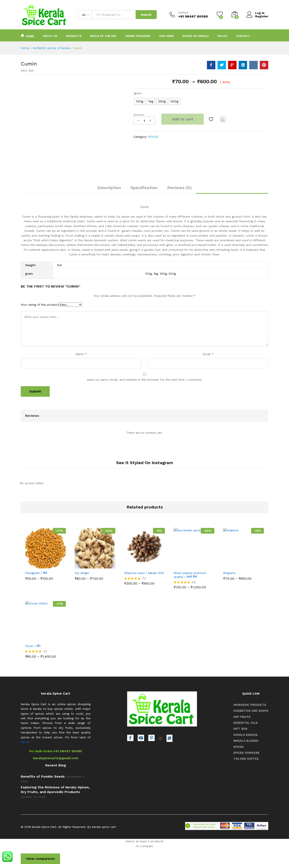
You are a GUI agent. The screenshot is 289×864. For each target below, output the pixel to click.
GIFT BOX (240, 728)
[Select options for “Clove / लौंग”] (30, 638)
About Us (50, 36)
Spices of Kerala (195, 36)
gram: (138, 93)
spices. (25, 742)
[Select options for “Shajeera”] (229, 564)
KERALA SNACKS (245, 734)
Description (109, 187)
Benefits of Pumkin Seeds (43, 776)
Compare (223, 119)
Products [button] (73, 36)
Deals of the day (103, 36)
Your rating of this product (40, 304)
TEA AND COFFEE (246, 758)
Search (146, 14)
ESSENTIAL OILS (245, 722)
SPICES (153, 136)
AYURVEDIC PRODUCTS (249, 704)
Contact (243, 36)
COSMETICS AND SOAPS (250, 710)
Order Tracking (137, 36)
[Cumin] (211, 65)
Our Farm (166, 36)
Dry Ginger (82, 573)
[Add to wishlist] (211, 119)
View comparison (40, 859)
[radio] (139, 101)
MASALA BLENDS (245, 740)
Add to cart (182, 119)
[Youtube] (141, 738)
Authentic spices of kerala (51, 48)
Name (81, 354)
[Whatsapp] (169, 738)
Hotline (183, 12)
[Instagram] (160, 738)
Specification (144, 187)
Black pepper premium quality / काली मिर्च (190, 574)
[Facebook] (130, 738)
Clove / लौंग (32, 646)
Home (30, 36)
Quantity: (138, 114)
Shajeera (229, 573)
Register (261, 16)
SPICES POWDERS (246, 752)
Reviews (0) (179, 187)
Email (208, 354)
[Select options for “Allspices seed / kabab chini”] (129, 564)
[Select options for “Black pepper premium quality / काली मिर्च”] (179, 564)
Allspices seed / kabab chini (144, 573)
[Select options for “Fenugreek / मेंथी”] (30, 564)
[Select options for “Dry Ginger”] (80, 564)
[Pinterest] (151, 738)
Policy (222, 36)
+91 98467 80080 (67, 751)
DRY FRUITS (241, 716)
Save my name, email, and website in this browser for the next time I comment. (144, 379)
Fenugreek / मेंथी (36, 573)
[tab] (109, 189)
